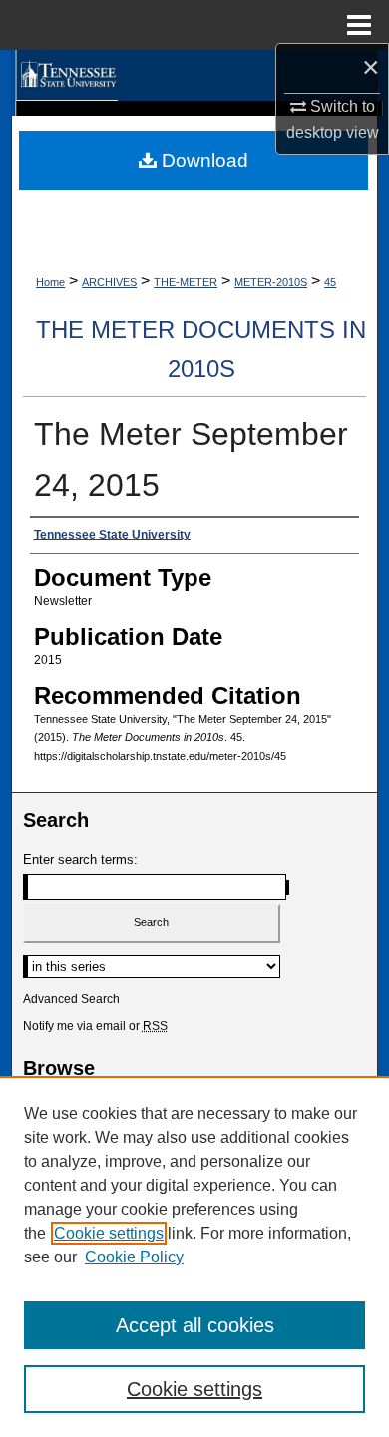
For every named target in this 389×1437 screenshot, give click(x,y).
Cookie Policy (134, 1257)
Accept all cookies (195, 1325)
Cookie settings (109, 1233)
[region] (194, 1256)
